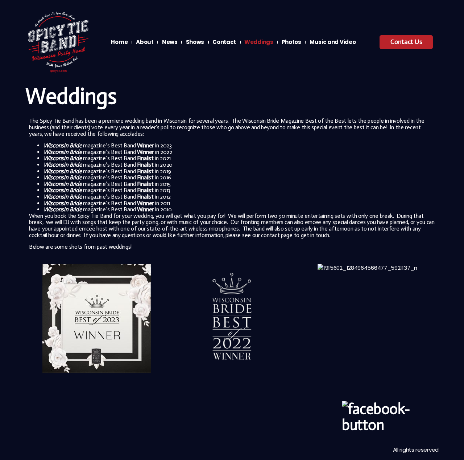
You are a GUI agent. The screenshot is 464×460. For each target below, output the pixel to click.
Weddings (258, 42)
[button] (36, 319)
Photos (291, 42)
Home (119, 42)
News (170, 42)
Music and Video (333, 42)
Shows (195, 42)
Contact (224, 42)
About (145, 42)
